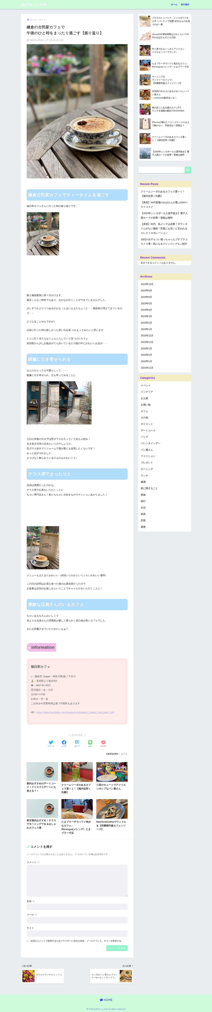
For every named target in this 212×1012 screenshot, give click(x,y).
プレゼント (147, 462)
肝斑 (143, 520)
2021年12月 (147, 367)
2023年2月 (146, 322)
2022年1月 (146, 361)
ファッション (148, 456)
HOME (107, 1000)
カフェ (124, 753)
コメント (33, 862)
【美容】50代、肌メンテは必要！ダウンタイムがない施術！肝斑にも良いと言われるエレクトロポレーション (164, 228)
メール (32, 914)
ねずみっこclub (34, 4)
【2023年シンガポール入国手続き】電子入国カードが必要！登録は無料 (164, 215)
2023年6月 (146, 297)
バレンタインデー (150, 443)
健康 (143, 482)
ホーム (174, 4)
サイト (30, 928)
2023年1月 (146, 329)
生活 (143, 507)
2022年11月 (147, 342)
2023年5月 (146, 303)
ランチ (144, 475)
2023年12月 (147, 284)
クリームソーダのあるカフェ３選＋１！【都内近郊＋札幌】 (163, 193)
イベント (146, 385)
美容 (143, 514)
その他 (144, 417)
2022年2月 (146, 355)
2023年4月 (146, 310)
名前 (31, 901)
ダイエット (147, 424)
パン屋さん (147, 449)
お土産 (144, 398)
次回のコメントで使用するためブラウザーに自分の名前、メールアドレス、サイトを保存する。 (76, 941)
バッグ (144, 437)
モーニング (147, 469)
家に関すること (149, 488)
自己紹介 (185, 4)
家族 (143, 494)
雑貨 (143, 527)
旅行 (143, 501)
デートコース (148, 430)
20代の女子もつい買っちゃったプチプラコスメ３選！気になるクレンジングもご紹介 (164, 241)
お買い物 (146, 404)
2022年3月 (146, 348)
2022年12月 (147, 335)
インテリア (147, 392)
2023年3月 (146, 316)
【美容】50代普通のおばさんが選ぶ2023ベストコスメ (164, 204)
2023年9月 (146, 290)
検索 (188, 170)
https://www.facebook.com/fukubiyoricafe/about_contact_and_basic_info (75, 712)
